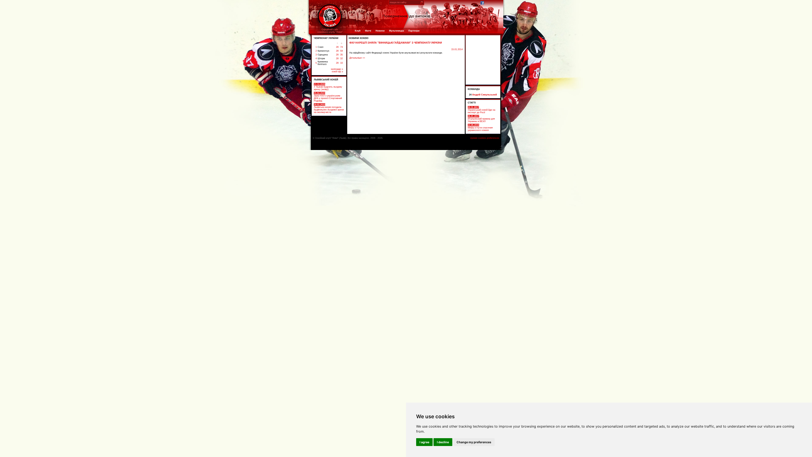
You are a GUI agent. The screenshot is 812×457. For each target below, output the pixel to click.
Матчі (368, 30)
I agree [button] (424, 442)
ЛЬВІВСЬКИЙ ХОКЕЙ (326, 79)
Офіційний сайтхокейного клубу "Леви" (330, 30)
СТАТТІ (472, 102)
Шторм (321, 58)
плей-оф (336, 71)
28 (337, 47)
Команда (474, 89)
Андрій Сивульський (484, 94)
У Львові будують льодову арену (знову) (328, 87)
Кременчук (323, 51)
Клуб (358, 30)
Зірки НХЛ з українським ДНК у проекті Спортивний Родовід (328, 97)
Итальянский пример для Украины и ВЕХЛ (481, 119)
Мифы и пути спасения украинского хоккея (480, 127)
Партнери (414, 30)
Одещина (323, 54)
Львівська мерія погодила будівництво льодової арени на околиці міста (329, 108)
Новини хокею (358, 38)
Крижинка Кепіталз (323, 62)
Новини (380, 30)
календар (336, 69)
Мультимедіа (396, 30)
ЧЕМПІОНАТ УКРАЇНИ (326, 38)
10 (341, 63)
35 (341, 54)
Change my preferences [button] (474, 442)
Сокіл (320, 47)
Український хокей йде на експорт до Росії (481, 110)
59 (341, 51)
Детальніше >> (357, 57)
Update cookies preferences (484, 138)
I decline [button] (443, 442)
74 (341, 47)
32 (341, 58)
